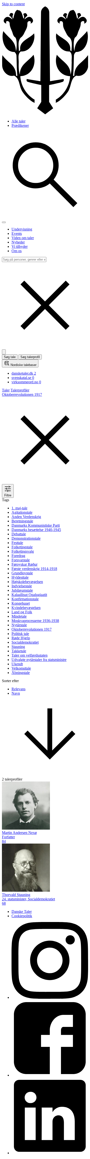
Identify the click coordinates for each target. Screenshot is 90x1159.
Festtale (17, 543)
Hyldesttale (20, 577)
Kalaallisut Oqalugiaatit (29, 595)
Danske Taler (22, 911)
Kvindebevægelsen (26, 608)
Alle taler (18, 121)
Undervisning (22, 229)
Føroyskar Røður (24, 564)
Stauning (18, 647)
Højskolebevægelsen (27, 582)
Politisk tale (20, 634)
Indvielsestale (22, 586)
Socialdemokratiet (25, 642)
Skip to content (13, 4)
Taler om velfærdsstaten (30, 655)
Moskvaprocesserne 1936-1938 (35, 621)
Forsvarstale (21, 560)
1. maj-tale (19, 508)
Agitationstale (22, 512)
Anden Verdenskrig (26, 517)
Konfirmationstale (25, 599)
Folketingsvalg (23, 551)
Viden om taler (23, 238)
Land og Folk (22, 612)
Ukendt (17, 664)
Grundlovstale (22, 573)
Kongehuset (21, 603)
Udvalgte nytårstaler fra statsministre (39, 660)
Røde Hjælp (21, 638)
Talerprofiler (20, 390)
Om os (17, 251)
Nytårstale (19, 625)
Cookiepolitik (22, 916)
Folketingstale (22, 547)
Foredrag (18, 556)
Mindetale (19, 616)
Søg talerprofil (30, 357)
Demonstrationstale (26, 538)
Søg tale (10, 357)
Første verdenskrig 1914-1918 (34, 569)
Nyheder (18, 242)
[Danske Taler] (45, 113)
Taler (6, 390)
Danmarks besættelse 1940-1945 (36, 530)
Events (17, 233)
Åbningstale (21, 673)
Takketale (19, 651)
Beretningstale (22, 521)
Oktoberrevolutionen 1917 (32, 629)
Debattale (19, 534)
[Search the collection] (45, 217)
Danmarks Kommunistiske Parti (36, 525)
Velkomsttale (21, 668)
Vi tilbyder (20, 246)
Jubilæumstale (22, 590)
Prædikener (20, 125)
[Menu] (4, 222)
